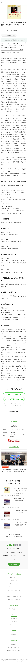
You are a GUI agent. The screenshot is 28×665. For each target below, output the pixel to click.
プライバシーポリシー (14, 647)
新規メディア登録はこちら (15, 394)
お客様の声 (5, 555)
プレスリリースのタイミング (14, 593)
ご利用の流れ (13, 555)
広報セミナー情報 (14, 584)
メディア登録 (14, 621)
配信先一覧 (19, 552)
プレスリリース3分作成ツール (14, 596)
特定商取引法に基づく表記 (14, 650)
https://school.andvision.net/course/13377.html (12, 50)
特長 (7, 552)
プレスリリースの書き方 (14, 587)
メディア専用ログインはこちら (15, 399)
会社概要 (14, 634)
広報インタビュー (14, 577)
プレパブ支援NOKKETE (14, 609)
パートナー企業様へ (14, 624)
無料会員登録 (14, 564)
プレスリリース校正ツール (14, 599)
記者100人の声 (14, 580)
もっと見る (19, 536)
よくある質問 (22, 555)
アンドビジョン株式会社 (12, 30)
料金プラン (12, 552)
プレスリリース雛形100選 (14, 590)
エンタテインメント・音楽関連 (8, 35)
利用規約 (14, 644)
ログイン (14, 559)
